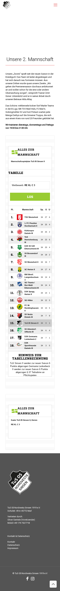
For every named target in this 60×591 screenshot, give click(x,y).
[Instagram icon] (32, 578)
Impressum (13, 548)
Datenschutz (14, 545)
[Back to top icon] (53, 584)
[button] (6, 585)
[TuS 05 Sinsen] (6, 5)
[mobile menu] (55, 5)
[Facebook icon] (27, 578)
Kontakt (11, 542)
